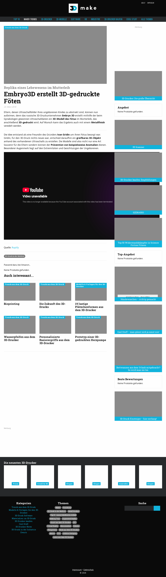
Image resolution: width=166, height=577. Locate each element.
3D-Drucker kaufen (113, 19)
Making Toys (55, 519)
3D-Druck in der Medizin (14, 256)
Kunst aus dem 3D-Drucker (61, 522)
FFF (58, 533)
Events (23, 532)
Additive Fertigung (70, 533)
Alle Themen (147, 19)
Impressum (150, 3)
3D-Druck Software (23, 515)
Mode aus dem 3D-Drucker (69, 530)
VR (86, 19)
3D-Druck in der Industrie (24, 529)
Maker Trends (30, 19)
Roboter (76, 526)
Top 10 (16, 19)
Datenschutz (89, 569)
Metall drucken (73, 511)
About (143, 3)
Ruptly (15, 247)
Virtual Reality (52, 526)
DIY (74, 522)
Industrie (95, 19)
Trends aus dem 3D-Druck (24, 507)
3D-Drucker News (24, 526)
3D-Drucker (46, 19)
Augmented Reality (69, 519)
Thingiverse (52, 530)
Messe (52, 533)
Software (75, 19)
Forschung (67, 508)
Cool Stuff (131, 19)
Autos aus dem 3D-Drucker (63, 537)
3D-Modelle (61, 19)
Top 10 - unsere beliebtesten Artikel (63, 515)
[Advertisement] (138, 47)
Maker (58, 508)
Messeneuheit (66, 526)
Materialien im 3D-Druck (24, 518)
